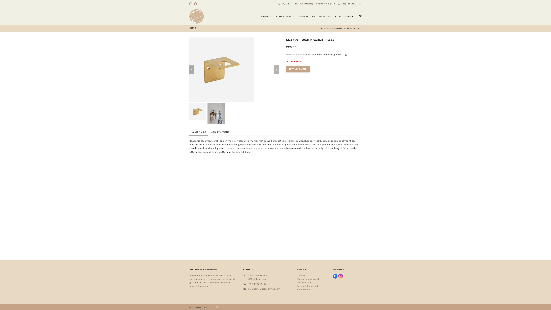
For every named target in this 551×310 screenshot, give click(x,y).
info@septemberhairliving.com (320, 3)
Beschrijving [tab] (199, 131)
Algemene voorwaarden (309, 279)
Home (323, 28)
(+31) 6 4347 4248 (289, 3)
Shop (330, 28)
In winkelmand (297, 69)
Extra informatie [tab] (219, 131)
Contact (301, 275)
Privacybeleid (304, 282)
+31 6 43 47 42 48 (257, 284)
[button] (360, 16)
